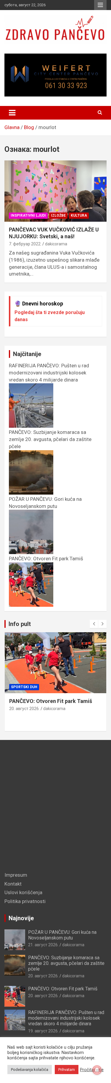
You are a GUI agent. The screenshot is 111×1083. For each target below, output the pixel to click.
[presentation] (94, 624)
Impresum (15, 875)
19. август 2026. (43, 1031)
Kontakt (13, 884)
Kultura (79, 215)
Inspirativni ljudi (28, 215)
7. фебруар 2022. (25, 244)
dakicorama (56, 244)
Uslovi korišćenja (23, 892)
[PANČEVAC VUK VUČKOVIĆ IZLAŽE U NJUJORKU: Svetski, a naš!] (55, 191)
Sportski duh (24, 687)
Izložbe (58, 215)
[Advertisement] (55, 807)
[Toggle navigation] (12, 113)
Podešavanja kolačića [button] (29, 1069)
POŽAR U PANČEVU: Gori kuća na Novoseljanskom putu (45, 502)
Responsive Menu (100, 5)
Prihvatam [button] (66, 1069)
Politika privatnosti (25, 901)
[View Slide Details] (55, 75)
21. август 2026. (43, 944)
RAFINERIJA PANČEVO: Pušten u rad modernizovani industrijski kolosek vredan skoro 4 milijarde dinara (66, 1018)
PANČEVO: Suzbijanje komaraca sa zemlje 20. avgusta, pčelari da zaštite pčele (66, 963)
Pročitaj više (92, 1069)
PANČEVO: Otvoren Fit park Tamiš (50, 701)
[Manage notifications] (97, 1070)
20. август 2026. (24, 708)
